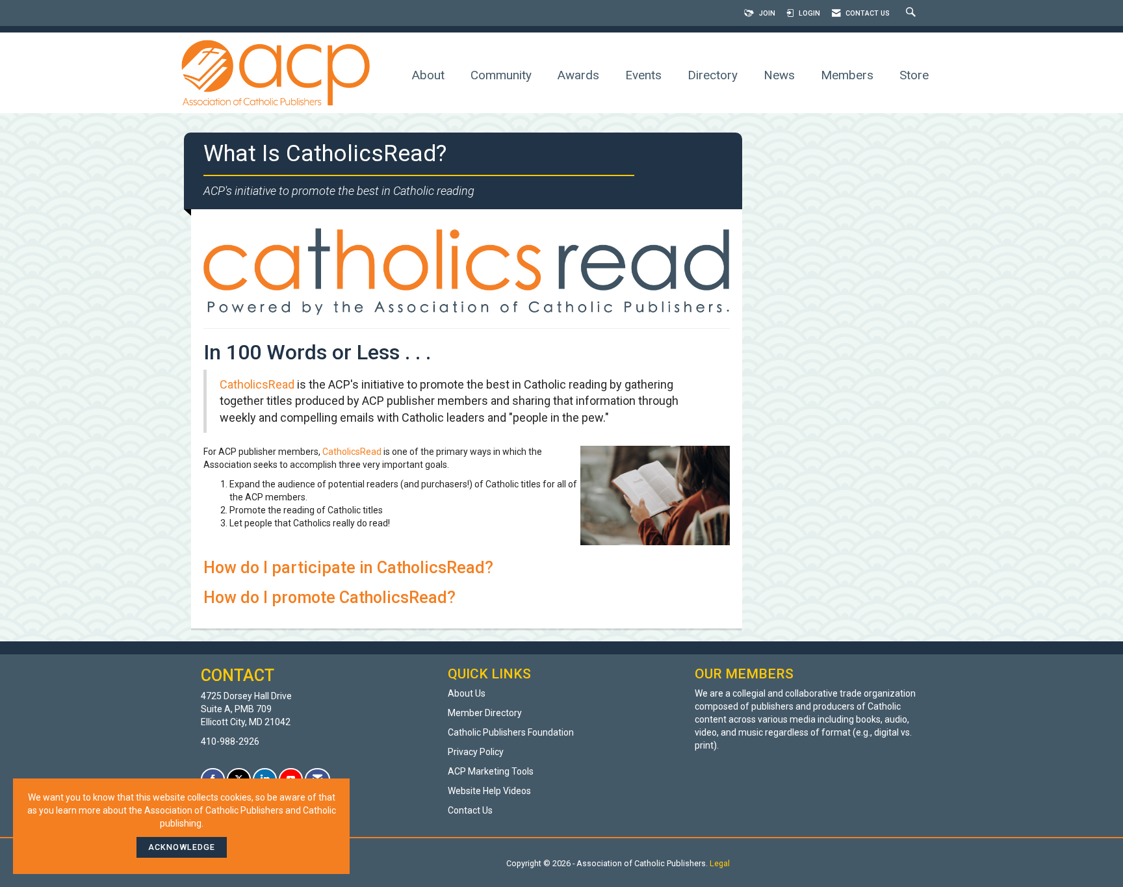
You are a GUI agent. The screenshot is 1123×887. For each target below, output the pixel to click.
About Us (466, 693)
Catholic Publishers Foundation (511, 732)
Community (501, 75)
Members (847, 75)
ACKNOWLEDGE (181, 847)
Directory (713, 75)
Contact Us (470, 810)
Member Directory (485, 713)
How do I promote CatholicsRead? (329, 597)
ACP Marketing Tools (491, 771)
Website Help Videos (489, 791)
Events (643, 75)
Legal (720, 863)
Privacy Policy (476, 752)
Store (914, 75)
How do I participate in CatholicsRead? (348, 567)
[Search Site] (912, 13)
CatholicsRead (257, 384)
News (779, 75)
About (428, 75)
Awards (578, 75)
